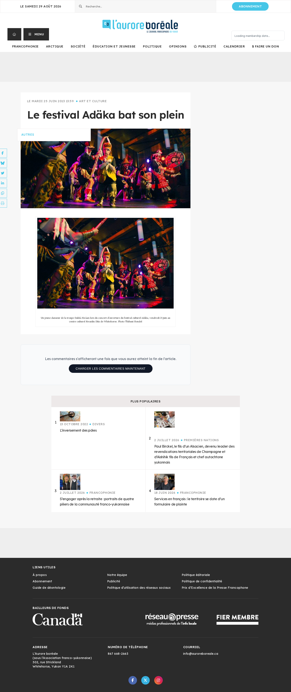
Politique (152, 46)
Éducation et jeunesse (114, 46)
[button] (36, 34)
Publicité (207, 46)
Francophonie (25, 46)
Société (78, 46)
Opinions (177, 46)
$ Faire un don (265, 46)
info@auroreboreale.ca (200, 654)
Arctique (54, 46)
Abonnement (250, 6)
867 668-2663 (118, 654)
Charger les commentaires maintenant (111, 368)
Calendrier (234, 46)
